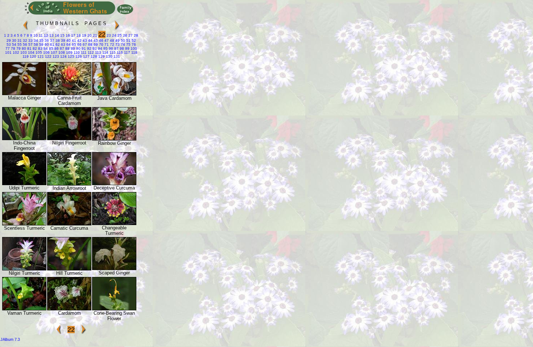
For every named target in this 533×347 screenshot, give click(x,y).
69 (95, 44)
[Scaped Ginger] (114, 268)
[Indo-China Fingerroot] (24, 138)
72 (111, 44)
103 (23, 52)
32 (24, 40)
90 (77, 48)
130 (108, 56)
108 (61, 52)
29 (9, 40)
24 (113, 35)
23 (108, 35)
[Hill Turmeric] (69, 269)
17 (72, 35)
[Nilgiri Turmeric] (24, 269)
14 (56, 35)
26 (124, 35)
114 (104, 52)
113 (97, 52)
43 (84, 40)
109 (69, 52)
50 (122, 40)
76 (133, 44)
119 (25, 56)
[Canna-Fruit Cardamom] (69, 93)
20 (89, 35)
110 (76, 52)
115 (112, 52)
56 (24, 44)
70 (100, 44)
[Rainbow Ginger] (114, 139)
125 (70, 56)
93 (94, 48)
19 (83, 35)
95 (105, 48)
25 (119, 35)
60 (46, 44)
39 (62, 40)
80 (23, 48)
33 (30, 40)
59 (41, 44)
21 (94, 35)
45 (95, 40)
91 (83, 48)
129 (101, 56)
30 (13, 40)
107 (53, 52)
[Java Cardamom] (114, 94)
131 (116, 56)
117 (126, 52)
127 (86, 56)
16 (67, 35)
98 (121, 48)
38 (57, 40)
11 (40, 35)
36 (46, 40)
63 (62, 44)
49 (117, 40)
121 (40, 56)
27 (130, 35)
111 (83, 52)
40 (68, 40)
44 (89, 40)
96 (110, 48)
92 (88, 48)
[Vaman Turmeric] (24, 308)
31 (19, 40)
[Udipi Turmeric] (24, 183)
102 (15, 52)
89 (72, 48)
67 (84, 44)
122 (47, 56)
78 (12, 48)
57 (30, 44)
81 (29, 48)
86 (56, 48)
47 (106, 40)
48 (111, 40)
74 (122, 44)
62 (57, 44)
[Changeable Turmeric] (114, 223)
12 (45, 35)
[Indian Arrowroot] (69, 184)
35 (41, 40)
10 (35, 35)
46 (100, 40)
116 (119, 52)
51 (128, 40)
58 (35, 44)
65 (73, 44)
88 (67, 48)
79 (18, 48)
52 (133, 40)
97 (116, 48)
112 (90, 52)
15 (62, 35)
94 (99, 48)
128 (93, 56)
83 (39, 48)
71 (106, 44)
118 (133, 52)
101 (8, 52)
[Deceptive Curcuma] (114, 183)
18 (78, 35)
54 (13, 44)
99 (126, 48)
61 (51, 44)
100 (133, 48)
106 (46, 52)
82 (34, 48)
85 (50, 48)
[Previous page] (25, 22)
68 (89, 44)
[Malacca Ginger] (24, 93)
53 (9, 44)
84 (45, 48)
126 (78, 56)
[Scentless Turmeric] (24, 223)
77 (7, 48)
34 (35, 40)
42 (79, 40)
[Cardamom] (69, 308)
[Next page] (117, 22)
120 (32, 56)
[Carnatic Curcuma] (69, 223)
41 (73, 40)
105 (38, 52)
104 (30, 52)
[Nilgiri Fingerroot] (69, 138)
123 (55, 56)
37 (51, 40)
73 (117, 44)
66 (79, 44)
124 (63, 56)
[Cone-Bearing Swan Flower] (114, 308)
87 (61, 48)
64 (68, 44)
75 (128, 44)
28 (135, 35)
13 (51, 35)
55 (19, 44)
